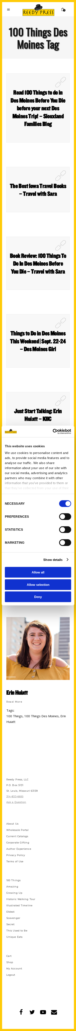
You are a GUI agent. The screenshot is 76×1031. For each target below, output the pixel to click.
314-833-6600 (14, 796)
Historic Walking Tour (20, 899)
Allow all (38, 572)
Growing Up (14, 892)
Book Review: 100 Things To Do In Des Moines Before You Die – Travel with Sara (38, 263)
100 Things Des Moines (41, 716)
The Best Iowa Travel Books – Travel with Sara (38, 189)
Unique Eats (14, 936)
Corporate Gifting (17, 842)
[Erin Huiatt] (38, 648)
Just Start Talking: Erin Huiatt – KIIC (38, 415)
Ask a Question (16, 802)
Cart (9, 955)
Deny (38, 597)
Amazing (12, 886)
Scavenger (13, 918)
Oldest (10, 911)
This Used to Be (17, 930)
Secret (10, 924)
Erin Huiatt (17, 692)
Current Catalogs (17, 836)
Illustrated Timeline (19, 905)
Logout (10, 974)
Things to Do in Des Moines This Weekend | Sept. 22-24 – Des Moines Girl (38, 341)
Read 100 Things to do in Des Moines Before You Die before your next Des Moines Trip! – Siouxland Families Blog (38, 107)
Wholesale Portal (17, 830)
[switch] (65, 516)
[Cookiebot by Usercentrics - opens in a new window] (53, 431)
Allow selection (38, 584)
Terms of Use (14, 861)
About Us (12, 823)
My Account (14, 968)
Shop (9, 962)
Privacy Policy (15, 855)
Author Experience (18, 848)
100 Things (14, 716)
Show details (52, 559)
